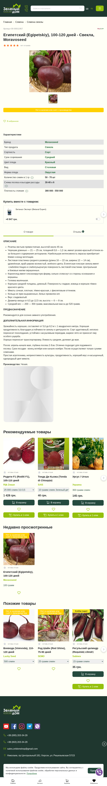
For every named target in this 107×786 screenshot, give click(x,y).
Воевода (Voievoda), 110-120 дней (18, 650)
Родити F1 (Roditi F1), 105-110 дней (16, 478)
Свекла (49, 147)
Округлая (50, 172)
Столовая (50, 167)
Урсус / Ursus (80, 476)
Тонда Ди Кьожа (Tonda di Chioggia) (52, 478)
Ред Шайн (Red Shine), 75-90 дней (51, 650)
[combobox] (57, 8)
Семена (19, 22)
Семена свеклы (35, 22)
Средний (50, 157)
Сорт (48, 152)
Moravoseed (51, 142)
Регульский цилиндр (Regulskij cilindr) (85, 650)
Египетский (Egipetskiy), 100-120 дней (18, 574)
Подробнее (32, 773)
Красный (50, 162)
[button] (100, 8)
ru (92, 8)
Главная (7, 22)
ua (87, 8)
